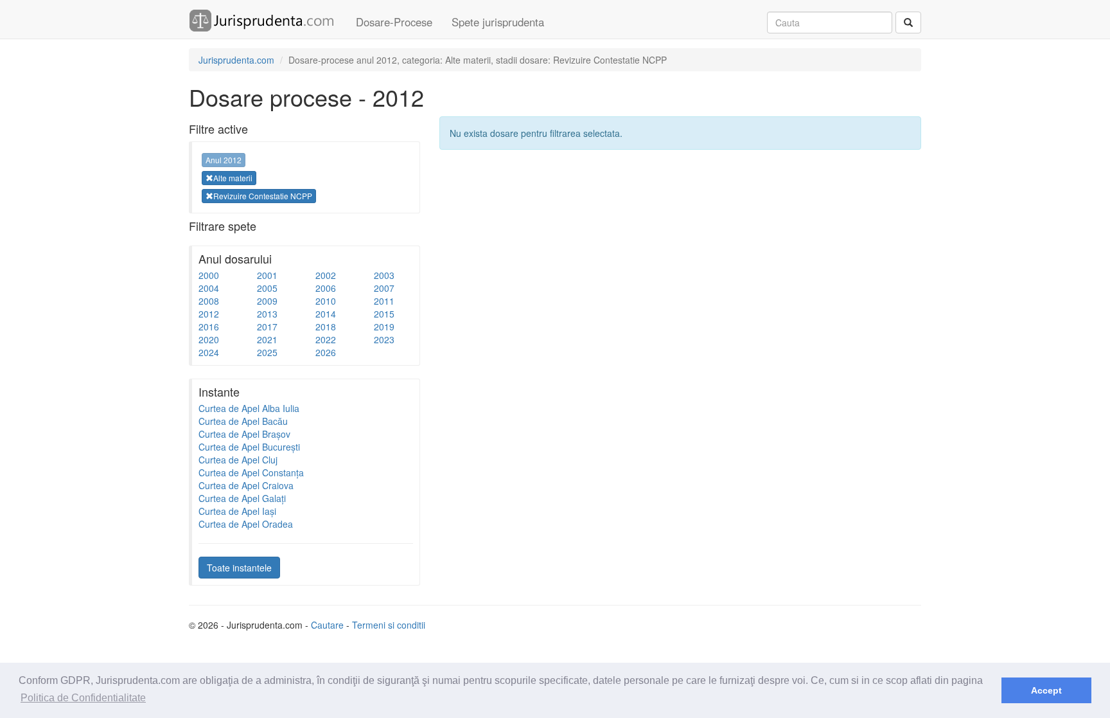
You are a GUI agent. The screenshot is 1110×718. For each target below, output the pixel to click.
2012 (208, 313)
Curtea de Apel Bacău (243, 421)
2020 (208, 339)
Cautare (327, 624)
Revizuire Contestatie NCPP (262, 195)
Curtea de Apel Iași (237, 511)
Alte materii (232, 177)
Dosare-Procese (394, 22)
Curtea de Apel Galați (242, 498)
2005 (267, 288)
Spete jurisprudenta (498, 22)
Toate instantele (239, 567)
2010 (325, 300)
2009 (267, 300)
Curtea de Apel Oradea (245, 523)
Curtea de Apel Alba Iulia (248, 408)
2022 (325, 339)
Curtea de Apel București (249, 446)
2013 (267, 313)
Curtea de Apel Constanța (251, 472)
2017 (267, 326)
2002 (325, 275)
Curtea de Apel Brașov (244, 433)
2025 (267, 352)
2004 (208, 288)
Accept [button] (1046, 690)
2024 (208, 352)
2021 (267, 339)
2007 (384, 288)
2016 (208, 326)
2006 (325, 288)
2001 (267, 275)
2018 (325, 326)
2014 (325, 313)
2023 (384, 339)
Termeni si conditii (388, 624)
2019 (384, 326)
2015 (384, 313)
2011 (384, 300)
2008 (208, 300)
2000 (208, 275)
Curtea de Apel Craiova (246, 485)
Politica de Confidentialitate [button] (83, 697)
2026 (325, 352)
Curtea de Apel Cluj (238, 459)
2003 (384, 275)
